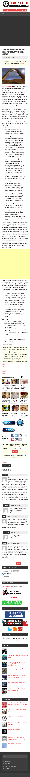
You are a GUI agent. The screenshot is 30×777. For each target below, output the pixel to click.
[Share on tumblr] (16, 439)
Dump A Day (8, 761)
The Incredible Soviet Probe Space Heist (18, 649)
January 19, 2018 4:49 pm (16, 505)
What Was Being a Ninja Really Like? (17, 682)
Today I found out (6, 86)
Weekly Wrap (15, 457)
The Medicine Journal (10, 766)
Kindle (11, 640)
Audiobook (21, 640)
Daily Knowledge (19, 455)
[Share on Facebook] (12, 435)
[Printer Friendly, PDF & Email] (25, 436)
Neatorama (7, 763)
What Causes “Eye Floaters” (14, 743)
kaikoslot (4, 364)
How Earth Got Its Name (14, 729)
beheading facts (12, 461)
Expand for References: (8, 344)
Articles (4, 465)
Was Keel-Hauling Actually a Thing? (17, 669)
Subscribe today (6, 586)
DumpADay (24, 63)
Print (7, 640)
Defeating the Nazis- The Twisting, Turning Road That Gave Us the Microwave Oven (16, 664)
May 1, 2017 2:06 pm (15, 532)
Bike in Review (8, 760)
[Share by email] (20, 439)
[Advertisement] (15, 31)
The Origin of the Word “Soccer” (16, 716)
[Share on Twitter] (16, 435)
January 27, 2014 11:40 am (12, 516)
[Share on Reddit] (20, 435)
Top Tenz (7, 768)
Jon (14, 57)
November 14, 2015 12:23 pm (14, 543)
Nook (15, 640)
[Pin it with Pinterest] (12, 439)
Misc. (9, 465)
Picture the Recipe (9, 765)
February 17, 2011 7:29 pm (14, 474)
